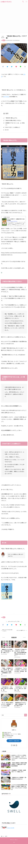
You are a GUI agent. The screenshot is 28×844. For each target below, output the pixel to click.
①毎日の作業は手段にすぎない (13, 120)
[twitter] (14, 745)
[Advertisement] (14, 18)
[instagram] (16, 745)
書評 (3, 40)
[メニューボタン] (26, 1)
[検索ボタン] (23, 1)
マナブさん (6, 96)
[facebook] (12, 745)
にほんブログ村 (10, 828)
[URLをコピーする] (25, 66)
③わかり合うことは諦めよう (12, 127)
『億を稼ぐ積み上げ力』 (11, 118)
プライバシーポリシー (14, 839)
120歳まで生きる (6, 1)
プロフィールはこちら (14, 740)
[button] (3, 66)
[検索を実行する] (25, 715)
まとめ (6, 130)
